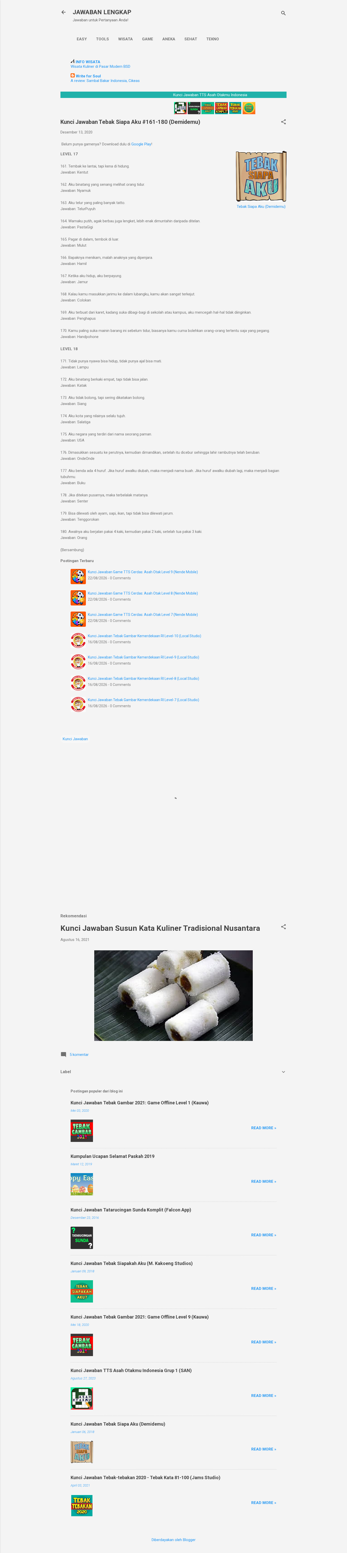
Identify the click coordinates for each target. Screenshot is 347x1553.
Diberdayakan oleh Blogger (174, 1540)
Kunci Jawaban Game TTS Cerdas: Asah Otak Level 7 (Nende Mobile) (143, 615)
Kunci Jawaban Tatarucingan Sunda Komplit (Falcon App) (131, 1209)
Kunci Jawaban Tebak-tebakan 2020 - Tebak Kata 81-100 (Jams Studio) (145, 1477)
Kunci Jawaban (75, 739)
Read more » (263, 1128)
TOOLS (102, 39)
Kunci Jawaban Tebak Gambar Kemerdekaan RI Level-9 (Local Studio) (143, 657)
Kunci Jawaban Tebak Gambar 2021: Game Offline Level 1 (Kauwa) (140, 1102)
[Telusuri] (283, 14)
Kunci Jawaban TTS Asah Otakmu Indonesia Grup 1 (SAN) (131, 1370)
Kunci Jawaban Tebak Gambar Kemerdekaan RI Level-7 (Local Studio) (143, 700)
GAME (147, 39)
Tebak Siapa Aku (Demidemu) (261, 206)
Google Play (141, 144)
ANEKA (168, 39)
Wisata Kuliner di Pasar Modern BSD (100, 66)
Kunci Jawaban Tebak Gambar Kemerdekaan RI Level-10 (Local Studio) (144, 636)
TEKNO (212, 39)
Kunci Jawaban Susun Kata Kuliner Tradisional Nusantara (160, 928)
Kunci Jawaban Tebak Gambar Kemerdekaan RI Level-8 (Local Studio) (143, 679)
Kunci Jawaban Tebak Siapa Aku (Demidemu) (118, 1424)
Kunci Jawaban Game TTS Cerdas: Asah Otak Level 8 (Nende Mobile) (143, 593)
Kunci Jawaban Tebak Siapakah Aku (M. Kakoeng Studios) (132, 1263)
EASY (82, 39)
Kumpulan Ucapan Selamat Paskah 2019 (112, 1156)
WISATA (125, 39)
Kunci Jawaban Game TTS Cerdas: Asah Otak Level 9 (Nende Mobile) (143, 572)
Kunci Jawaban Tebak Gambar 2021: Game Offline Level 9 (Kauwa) (140, 1317)
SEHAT (190, 39)
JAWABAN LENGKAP (102, 12)
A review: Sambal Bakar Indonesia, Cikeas (105, 80)
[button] (283, 122)
